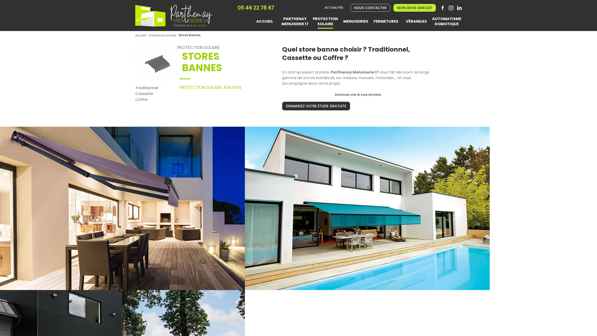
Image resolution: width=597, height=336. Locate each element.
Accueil (140, 35)
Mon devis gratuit (414, 7)
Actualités (334, 8)
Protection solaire (162, 35)
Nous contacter (370, 7)
